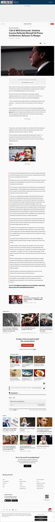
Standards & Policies (40, 486)
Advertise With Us (23, 481)
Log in (34, 349)
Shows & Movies (6, 481)
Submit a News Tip (40, 488)
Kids (3, 486)
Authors (21, 483)
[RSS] (16, 510)
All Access (4, 483)
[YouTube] (13, 510)
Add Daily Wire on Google (28, 82)
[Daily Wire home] (27, 24)
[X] (7, 510)
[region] (27, 517)
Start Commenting (27, 345)
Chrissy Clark (11, 38)
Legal (38, 481)
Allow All (41, 519)
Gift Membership (23, 488)
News (4, 479)
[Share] (44, 43)
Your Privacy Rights (40, 479)
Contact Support (23, 486)
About (21, 479)
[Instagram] (10, 510)
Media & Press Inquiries (41, 483)
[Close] (53, 517)
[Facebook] (4, 510)
